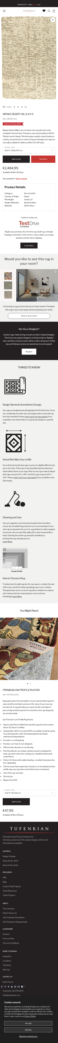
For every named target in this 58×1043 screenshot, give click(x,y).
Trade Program (9, 895)
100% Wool (29, 205)
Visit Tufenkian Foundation (14, 917)
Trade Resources (10, 891)
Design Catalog (9, 856)
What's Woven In (10, 913)
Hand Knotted (30, 202)
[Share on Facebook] (14, 107)
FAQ (4, 877)
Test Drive (43, 159)
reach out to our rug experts (36, 416)
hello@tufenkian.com (11, 995)
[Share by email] (26, 107)
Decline (28, 1030)
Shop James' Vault (10, 861)
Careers (6, 934)
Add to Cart (16, 159)
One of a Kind (29, 193)
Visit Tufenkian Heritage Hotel (15, 922)
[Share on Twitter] (18, 107)
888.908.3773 (22, 4)
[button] (4, 107)
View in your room (29, 316)
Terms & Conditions (11, 943)
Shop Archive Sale (10, 865)
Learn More (29, 245)
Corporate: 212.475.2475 (13, 991)
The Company (8, 908)
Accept (28, 1023)
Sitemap (6, 969)
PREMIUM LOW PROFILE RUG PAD (21, 689)
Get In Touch (8, 982)
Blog (4, 882)
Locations (7, 961)
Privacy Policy (30, 1016)
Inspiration (7, 956)
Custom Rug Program (12, 886)
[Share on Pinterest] (22, 107)
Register (29, 352)
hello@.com (34, 4)
